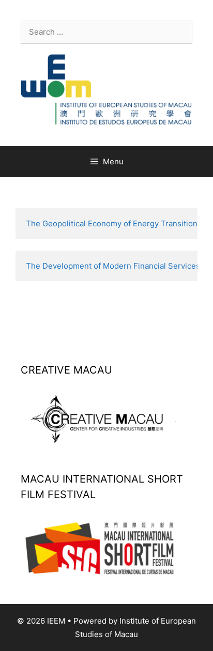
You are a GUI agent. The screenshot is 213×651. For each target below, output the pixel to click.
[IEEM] (106, 89)
